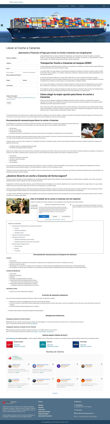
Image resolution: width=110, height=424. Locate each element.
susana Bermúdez (65, 364)
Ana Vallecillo (15, 379)
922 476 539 (34, 331)
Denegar (55, 216)
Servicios (81, 6)
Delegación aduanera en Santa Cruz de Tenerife (27, 241)
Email (8, 68)
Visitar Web (17, 344)
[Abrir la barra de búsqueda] (108, 6)
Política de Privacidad (12, 96)
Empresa (73, 6)
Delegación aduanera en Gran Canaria (24, 239)
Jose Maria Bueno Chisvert (43, 379)
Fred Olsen (17, 250)
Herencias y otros (19, 232)
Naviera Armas (18, 246)
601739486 (79, 410)
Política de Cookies (43, 413)
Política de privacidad (56, 219)
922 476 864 (50, 331)
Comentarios (9, 85)
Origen (8, 80)
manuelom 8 (88, 379)
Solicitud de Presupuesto (93, 6)
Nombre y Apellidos (11, 58)
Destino (25, 80)
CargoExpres (48, 422)
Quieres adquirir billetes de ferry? (20, 244)
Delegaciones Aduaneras (18, 237)
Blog (104, 6)
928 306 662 (34, 323)
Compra (17, 228)
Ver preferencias (66, 216)
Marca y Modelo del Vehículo (13, 75)
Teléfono (9, 63)
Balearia (17, 248)
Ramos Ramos (88, 364)
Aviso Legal (63, 219)
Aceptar (44, 216)
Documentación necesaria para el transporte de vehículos (27, 226)
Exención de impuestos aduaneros (21, 235)
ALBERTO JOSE (16, 364)
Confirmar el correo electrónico (29, 72)
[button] (70, 204)
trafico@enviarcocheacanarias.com (85, 413)
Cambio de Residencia (20, 230)
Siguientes (55, 393)
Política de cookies (48, 219)
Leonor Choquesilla (66, 379)
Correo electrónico (10, 72)
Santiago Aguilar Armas (42, 364)
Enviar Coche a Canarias (63, 6)
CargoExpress (12, 338)
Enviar (9, 102)
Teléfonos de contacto (19, 346)
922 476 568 (42, 331)
